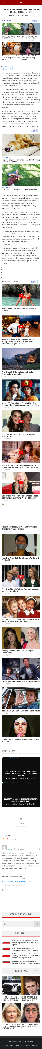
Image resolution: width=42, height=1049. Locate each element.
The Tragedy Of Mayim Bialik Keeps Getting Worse (29, 1026)
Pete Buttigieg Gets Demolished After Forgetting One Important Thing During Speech (25, 943)
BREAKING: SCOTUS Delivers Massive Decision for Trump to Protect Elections (26, 962)
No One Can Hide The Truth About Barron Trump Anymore (29, 999)
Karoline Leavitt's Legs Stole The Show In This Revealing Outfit (11, 1026)
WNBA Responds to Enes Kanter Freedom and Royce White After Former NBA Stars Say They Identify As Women (26, 956)
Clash (18, 15)
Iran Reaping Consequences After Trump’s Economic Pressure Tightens (25, 949)
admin (12, 16)
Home (6, 1045)
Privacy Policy (19, 1045)
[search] (37, 924)
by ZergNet (35, 971)
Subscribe (34, 1045)
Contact (28, 1045)
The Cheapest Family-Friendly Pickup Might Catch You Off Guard (10, 999)
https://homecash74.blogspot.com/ (16, 881)
